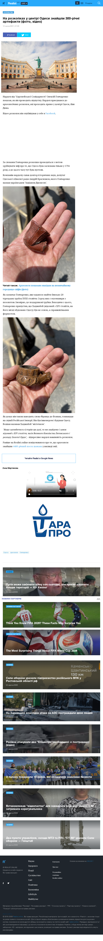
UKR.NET (90, 861)
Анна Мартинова (10, 468)
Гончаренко (24, 552)
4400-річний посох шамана (27, 446)
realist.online (74, 922)
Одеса (5, 552)
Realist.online (18, 917)
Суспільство (8, 12)
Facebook (50, 113)
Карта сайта (7, 914)
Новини (9, 572)
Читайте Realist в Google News (39, 458)
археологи (14, 552)
